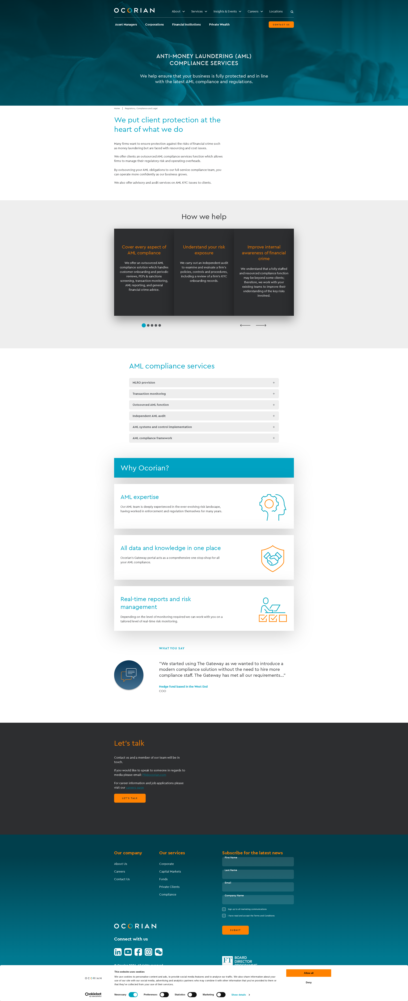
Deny (309, 982)
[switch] (164, 994)
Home (117, 108)
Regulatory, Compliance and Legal (141, 108)
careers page (135, 787)
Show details (238, 994)
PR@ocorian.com (154, 775)
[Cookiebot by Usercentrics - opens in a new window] (93, 994)
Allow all (308, 973)
